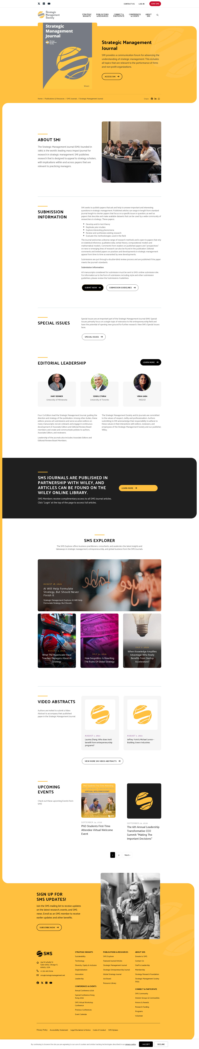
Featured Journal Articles (112, 960)
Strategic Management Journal (115, 965)
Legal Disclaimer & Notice (80, 1029)
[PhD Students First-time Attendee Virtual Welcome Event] (98, 800)
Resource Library (109, 983)
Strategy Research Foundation (147, 974)
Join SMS (155, 3)
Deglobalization (81, 969)
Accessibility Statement (59, 1029)
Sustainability (80, 956)
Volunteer (139, 1015)
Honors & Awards (142, 1002)
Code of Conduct (99, 1029)
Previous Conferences (83, 1009)
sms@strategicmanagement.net (52, 975)
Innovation (79, 974)
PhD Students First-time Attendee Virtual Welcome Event (97, 829)
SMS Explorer (108, 956)
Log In (142, 3)
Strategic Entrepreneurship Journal (116, 969)
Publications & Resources (102, 15)
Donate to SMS (141, 956)
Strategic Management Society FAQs (147, 980)
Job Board (107, 978)
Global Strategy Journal (112, 974)
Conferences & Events (135, 15)
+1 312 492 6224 (46, 971)
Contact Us (129, 3)
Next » (127, 855)
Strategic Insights (87, 15)
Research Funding (142, 1006)
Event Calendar (81, 1014)
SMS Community (141, 993)
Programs (139, 1011)
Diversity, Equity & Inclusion (86, 965)
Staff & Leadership (142, 965)
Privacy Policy (42, 1030)
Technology (79, 960)
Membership (140, 969)
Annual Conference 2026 (84, 990)
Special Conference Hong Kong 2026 (84, 996)
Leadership (79, 978)
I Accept (146, 1044)
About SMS (148, 15)
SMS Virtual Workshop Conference (84, 1004)
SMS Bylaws (113, 1029)
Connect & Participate (118, 15)
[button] (157, 15)
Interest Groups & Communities (147, 997)
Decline (161, 1044)
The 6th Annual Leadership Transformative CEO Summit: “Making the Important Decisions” (143, 832)
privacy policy (130, 1044)
